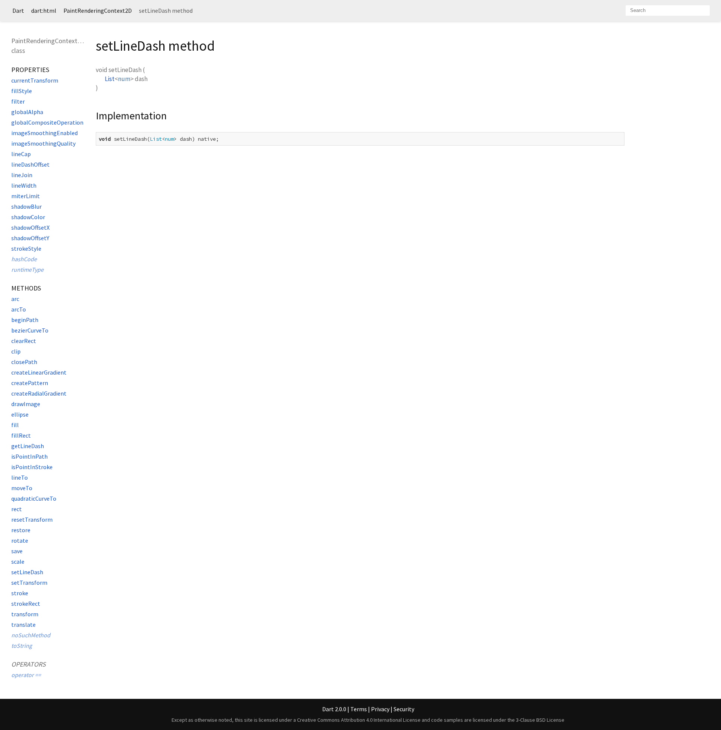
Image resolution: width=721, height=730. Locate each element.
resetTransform (32, 519)
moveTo (21, 488)
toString (21, 645)
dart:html (43, 10)
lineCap (21, 154)
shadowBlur (26, 206)
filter (18, 101)
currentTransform (34, 80)
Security (404, 709)
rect (16, 509)
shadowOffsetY (30, 238)
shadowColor (28, 217)
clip (16, 351)
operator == (26, 675)
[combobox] (668, 10)
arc (15, 299)
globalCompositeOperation (47, 122)
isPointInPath (29, 456)
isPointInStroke (32, 467)
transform (24, 614)
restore (20, 530)
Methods (26, 288)
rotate (19, 540)
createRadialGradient (38, 393)
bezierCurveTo (29, 330)
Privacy (380, 709)
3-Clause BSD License (540, 719)
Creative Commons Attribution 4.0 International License (359, 719)
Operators (28, 664)
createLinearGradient (38, 372)
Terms (358, 709)
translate (23, 624)
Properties (30, 69)
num (124, 79)
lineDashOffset (30, 164)
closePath (24, 362)
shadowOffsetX (30, 227)
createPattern (29, 383)
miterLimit (25, 196)
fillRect (21, 435)
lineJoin (21, 175)
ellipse (20, 414)
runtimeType (27, 269)
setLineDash (27, 572)
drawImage (25, 404)
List (110, 79)
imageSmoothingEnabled (44, 133)
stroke (19, 593)
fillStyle (21, 91)
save (17, 551)
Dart (18, 10)
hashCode (24, 259)
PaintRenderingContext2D (97, 10)
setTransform (29, 582)
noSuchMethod (30, 635)
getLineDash (27, 446)
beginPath (24, 320)
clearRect (23, 341)
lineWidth (23, 185)
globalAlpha (27, 112)
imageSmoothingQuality (43, 143)
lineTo (19, 477)
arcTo (18, 309)
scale (17, 561)
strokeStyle (26, 248)
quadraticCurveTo (33, 498)
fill (15, 425)
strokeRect (25, 603)
